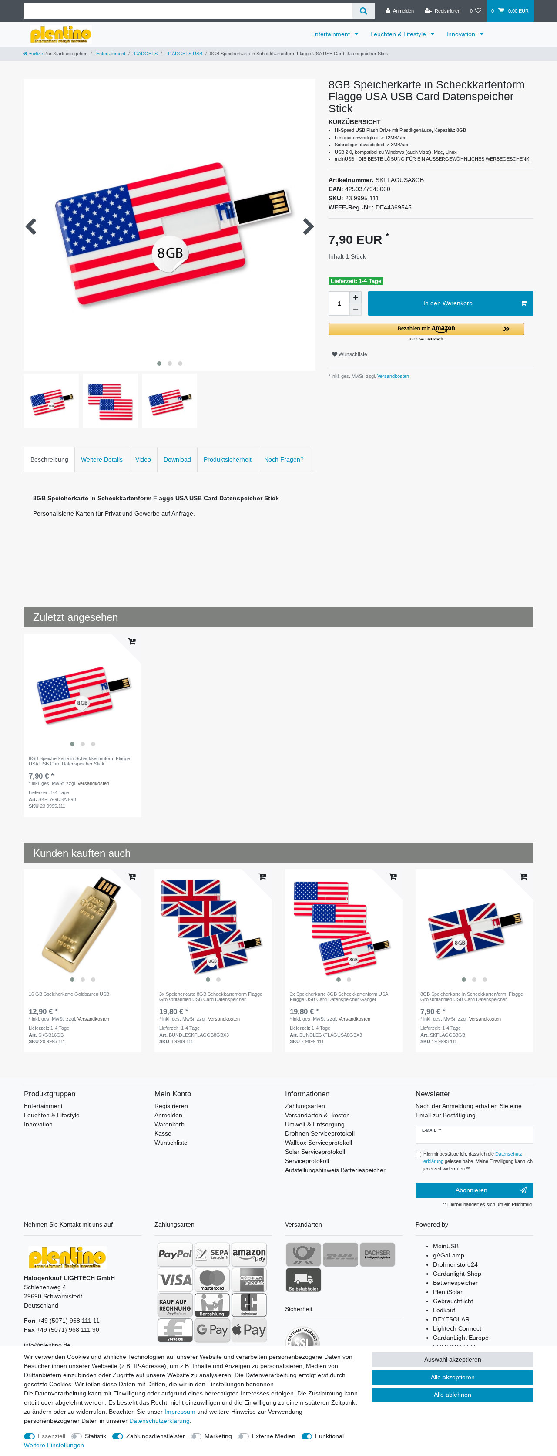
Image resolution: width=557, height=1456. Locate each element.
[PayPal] (175, 1254)
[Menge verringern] (355, 309)
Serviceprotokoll (307, 1160)
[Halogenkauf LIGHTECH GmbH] (67, 1257)
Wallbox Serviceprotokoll (318, 1142)
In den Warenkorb (448, 303)
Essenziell (51, 1435)
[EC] (249, 1305)
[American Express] (249, 1279)
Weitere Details (102, 459)
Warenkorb (169, 1124)
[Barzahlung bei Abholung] (212, 1305)
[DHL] (340, 1254)
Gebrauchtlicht (453, 1301)
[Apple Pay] (249, 1330)
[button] (426, 332)
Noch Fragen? (284, 459)
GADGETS (145, 53)
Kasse (162, 1133)
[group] (82, 692)
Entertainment (331, 33)
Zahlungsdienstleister (155, 1435)
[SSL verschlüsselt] (302, 1343)
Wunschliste (352, 354)
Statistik (95, 1435)
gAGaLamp (448, 1255)
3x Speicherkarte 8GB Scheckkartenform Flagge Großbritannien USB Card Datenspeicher (210, 996)
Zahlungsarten (305, 1105)
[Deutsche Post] (303, 1254)
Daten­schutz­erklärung (159, 1420)
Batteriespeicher (455, 1282)
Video (143, 459)
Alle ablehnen (452, 1394)
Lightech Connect (457, 1328)
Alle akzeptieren (453, 1377)
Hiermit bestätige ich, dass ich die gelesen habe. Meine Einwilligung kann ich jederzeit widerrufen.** (478, 1161)
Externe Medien (273, 1435)
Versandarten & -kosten (317, 1115)
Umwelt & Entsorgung (315, 1124)
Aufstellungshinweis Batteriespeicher (335, 1169)
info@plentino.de (47, 1344)
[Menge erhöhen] (355, 297)
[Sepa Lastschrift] (212, 1254)
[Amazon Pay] (249, 1254)
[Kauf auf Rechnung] (175, 1305)
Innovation (461, 33)
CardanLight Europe (461, 1337)
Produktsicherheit (228, 459)
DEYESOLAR (451, 1319)
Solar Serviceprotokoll (315, 1151)
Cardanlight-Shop (457, 1273)
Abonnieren (471, 1189)
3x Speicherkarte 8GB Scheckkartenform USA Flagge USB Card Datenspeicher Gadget (339, 996)
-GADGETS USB (183, 53)
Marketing (218, 1435)
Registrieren (171, 1105)
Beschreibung (49, 459)
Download (177, 459)
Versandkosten (392, 376)
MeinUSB (446, 1246)
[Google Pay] (212, 1330)
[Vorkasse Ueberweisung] (175, 1330)
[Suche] (363, 11)
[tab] (49, 459)
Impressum (179, 1411)
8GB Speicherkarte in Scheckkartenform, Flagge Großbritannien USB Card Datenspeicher (471, 996)
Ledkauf (444, 1310)
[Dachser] (377, 1254)
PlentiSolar (448, 1291)
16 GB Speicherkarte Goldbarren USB (69, 994)
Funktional (329, 1435)
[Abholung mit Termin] (303, 1279)
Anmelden (168, 1115)
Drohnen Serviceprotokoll (320, 1133)
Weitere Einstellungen (54, 1445)
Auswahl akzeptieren (452, 1359)
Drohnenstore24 (455, 1264)
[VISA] (175, 1279)
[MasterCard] (212, 1279)
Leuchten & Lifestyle (399, 33)
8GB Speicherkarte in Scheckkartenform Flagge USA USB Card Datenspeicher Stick (79, 761)
